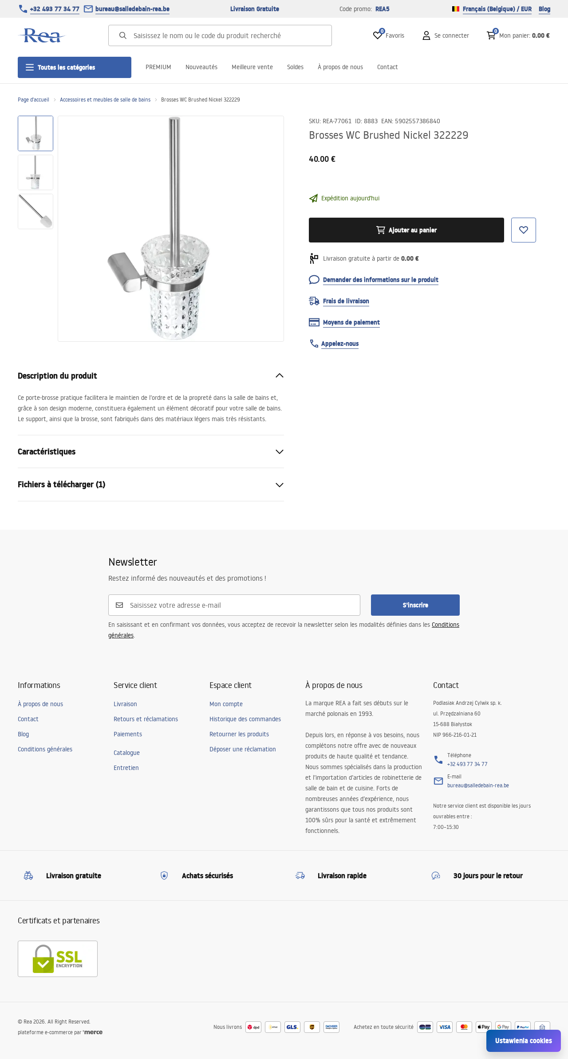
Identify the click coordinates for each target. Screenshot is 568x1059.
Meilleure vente (252, 67)
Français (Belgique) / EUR (497, 8)
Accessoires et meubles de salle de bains (105, 99)
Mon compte (226, 704)
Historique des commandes (245, 719)
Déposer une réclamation (242, 749)
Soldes (295, 67)
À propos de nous (340, 67)
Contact (387, 67)
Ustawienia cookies (523, 1040)
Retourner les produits (239, 734)
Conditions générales (45, 749)
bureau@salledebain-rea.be (132, 8)
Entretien (126, 768)
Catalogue (127, 753)
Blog (544, 8)
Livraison (125, 704)
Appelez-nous (340, 343)
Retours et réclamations (146, 719)
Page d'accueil (33, 99)
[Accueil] (42, 35)
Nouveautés (201, 67)
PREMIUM (158, 67)
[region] (35, 229)
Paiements (128, 734)
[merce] (93, 1032)
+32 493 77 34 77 (54, 8)
